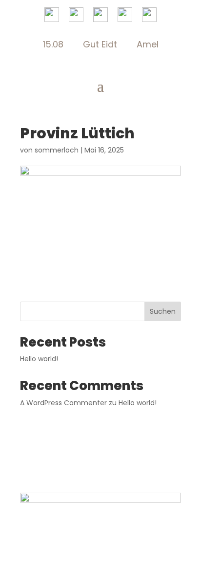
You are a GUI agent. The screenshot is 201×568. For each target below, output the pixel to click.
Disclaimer (101, 466)
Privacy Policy (61, 451)
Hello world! (39, 359)
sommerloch (57, 150)
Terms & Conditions (129, 451)
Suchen (163, 311)
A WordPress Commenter (63, 403)
